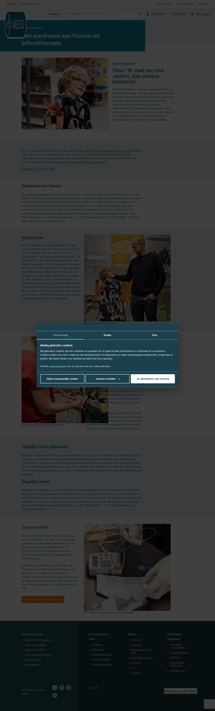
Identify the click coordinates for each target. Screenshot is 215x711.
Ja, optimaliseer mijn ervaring (153, 378)
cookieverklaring (58, 366)
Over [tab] (154, 335)
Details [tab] (107, 335)
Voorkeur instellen (106, 378)
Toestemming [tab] (60, 335)
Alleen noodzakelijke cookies (62, 378)
